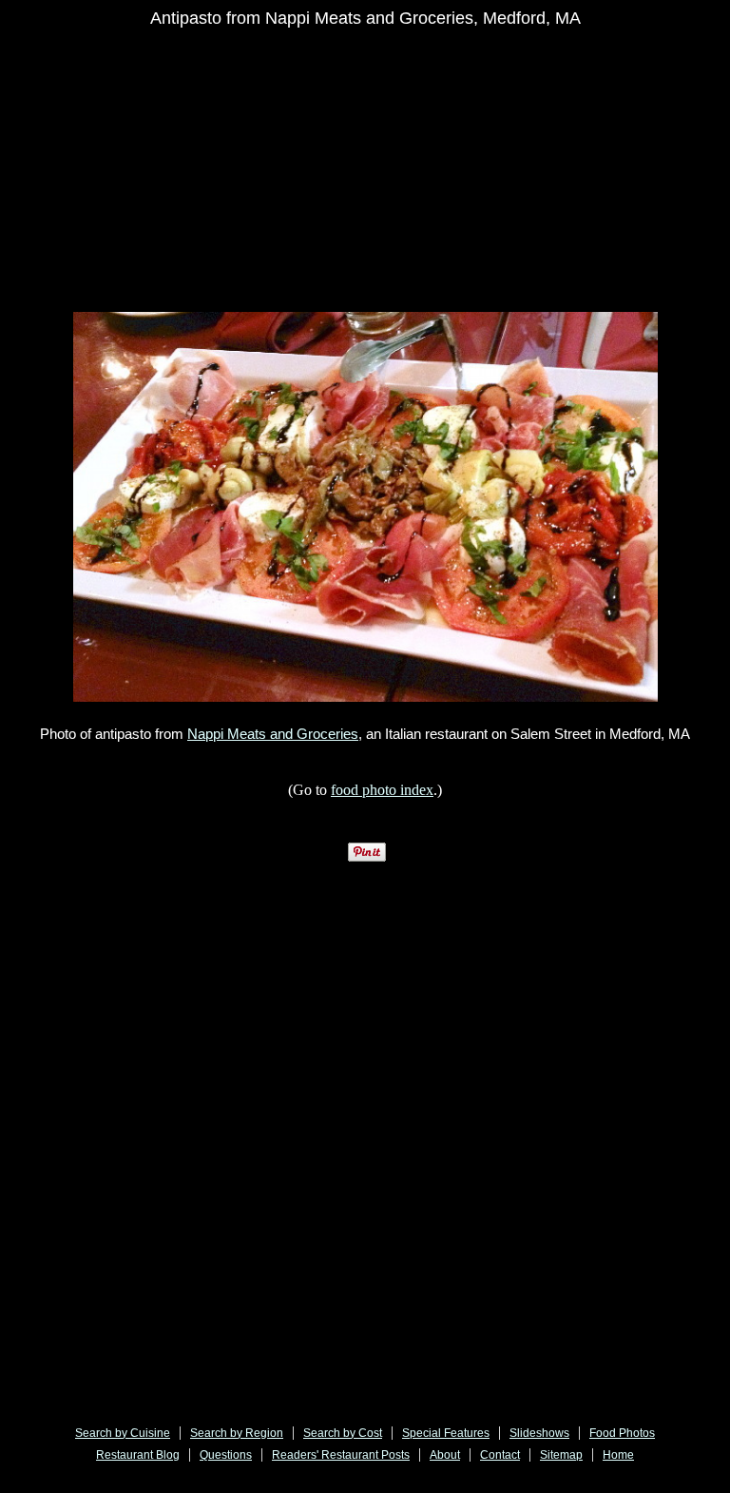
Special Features (446, 1433)
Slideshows (539, 1433)
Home (618, 1455)
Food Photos (622, 1433)
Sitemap (561, 1455)
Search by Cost (342, 1433)
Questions (226, 1455)
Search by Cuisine (122, 1433)
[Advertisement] (390, 173)
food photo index (382, 790)
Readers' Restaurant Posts (341, 1455)
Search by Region (236, 1433)
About (445, 1455)
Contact (500, 1455)
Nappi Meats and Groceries (272, 734)
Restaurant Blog (138, 1455)
